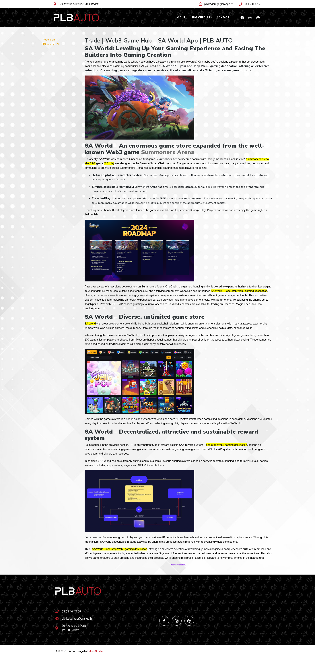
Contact (223, 17)
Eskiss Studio (95, 651)
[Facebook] (242, 17)
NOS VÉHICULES (202, 17)
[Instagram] (250, 17)
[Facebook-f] (164, 621)
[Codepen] (257, 17)
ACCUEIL (181, 17)
